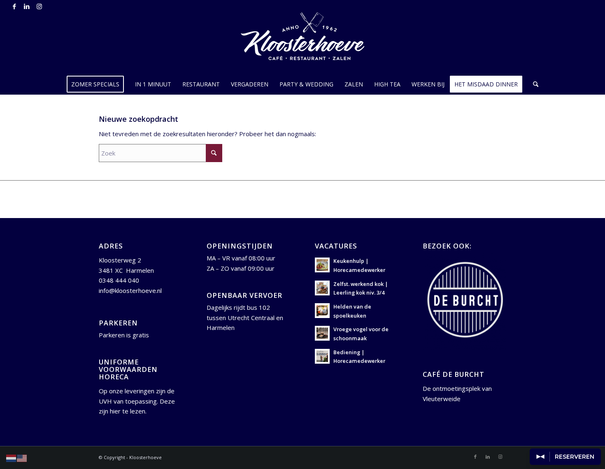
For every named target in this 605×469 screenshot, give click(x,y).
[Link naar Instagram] (39, 6)
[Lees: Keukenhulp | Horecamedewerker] (322, 265)
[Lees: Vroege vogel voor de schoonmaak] (322, 333)
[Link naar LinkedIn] (27, 6)
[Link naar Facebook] (14, 6)
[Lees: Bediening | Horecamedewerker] (322, 356)
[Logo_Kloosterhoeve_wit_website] (302, 43)
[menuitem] (98, 84)
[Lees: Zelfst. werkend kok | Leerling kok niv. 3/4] (322, 288)
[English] (22, 457)
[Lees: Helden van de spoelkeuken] (322, 310)
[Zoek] (533, 84)
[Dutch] (11, 457)
